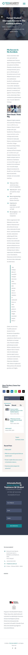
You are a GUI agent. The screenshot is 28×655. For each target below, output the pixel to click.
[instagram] (15, 648)
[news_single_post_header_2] (14, 105)
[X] (8, 391)
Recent (14, 405)
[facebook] (12, 648)
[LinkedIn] (12, 391)
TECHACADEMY (13, 643)
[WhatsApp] (15, 391)
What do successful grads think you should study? (16, 420)
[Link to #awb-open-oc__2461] (2, 17)
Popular (7, 405)
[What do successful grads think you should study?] (7, 419)
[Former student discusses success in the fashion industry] (7, 409)
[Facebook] (4, 391)
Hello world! (8, 428)
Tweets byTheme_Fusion (19, 438)
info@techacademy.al (12, 563)
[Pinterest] (19, 391)
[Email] (23, 391)
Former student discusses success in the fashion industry (16, 410)
